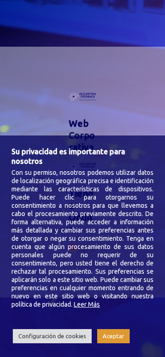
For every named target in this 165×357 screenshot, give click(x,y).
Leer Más (87, 304)
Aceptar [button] (113, 336)
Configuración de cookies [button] (52, 336)
